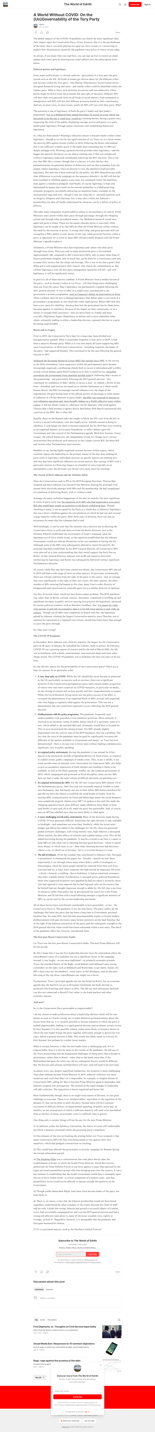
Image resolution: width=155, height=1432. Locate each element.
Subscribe (135, 4)
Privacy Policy (96, 1405)
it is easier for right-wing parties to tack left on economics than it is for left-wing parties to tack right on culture (76, 609)
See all (38, 1377)
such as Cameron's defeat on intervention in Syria (94, 294)
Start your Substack (71, 1421)
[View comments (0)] (41, 32)
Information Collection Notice (76, 1405)
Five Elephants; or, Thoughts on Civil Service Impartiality (64, 1326)
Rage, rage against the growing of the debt (56, 1360)
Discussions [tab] (52, 1320)
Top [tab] (36, 1320)
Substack (65, 1427)
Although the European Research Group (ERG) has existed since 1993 (68, 361)
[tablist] (43, 1289)
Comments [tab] (39, 1289)
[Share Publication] (125, 4)
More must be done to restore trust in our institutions (55, 1330)
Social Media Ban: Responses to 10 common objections (64, 1343)
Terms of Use (89, 1402)
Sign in (147, 4)
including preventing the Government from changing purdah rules (74, 373)
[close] (101, 1365)
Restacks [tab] (49, 1289)
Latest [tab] (42, 1320)
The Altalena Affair (46, 1159)
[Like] (35, 32)
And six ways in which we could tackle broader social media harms (61, 1347)
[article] (77, 1331)
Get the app (89, 1421)
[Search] (119, 4)
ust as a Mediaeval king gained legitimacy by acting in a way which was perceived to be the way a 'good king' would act (76, 116)
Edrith (41, 24)
